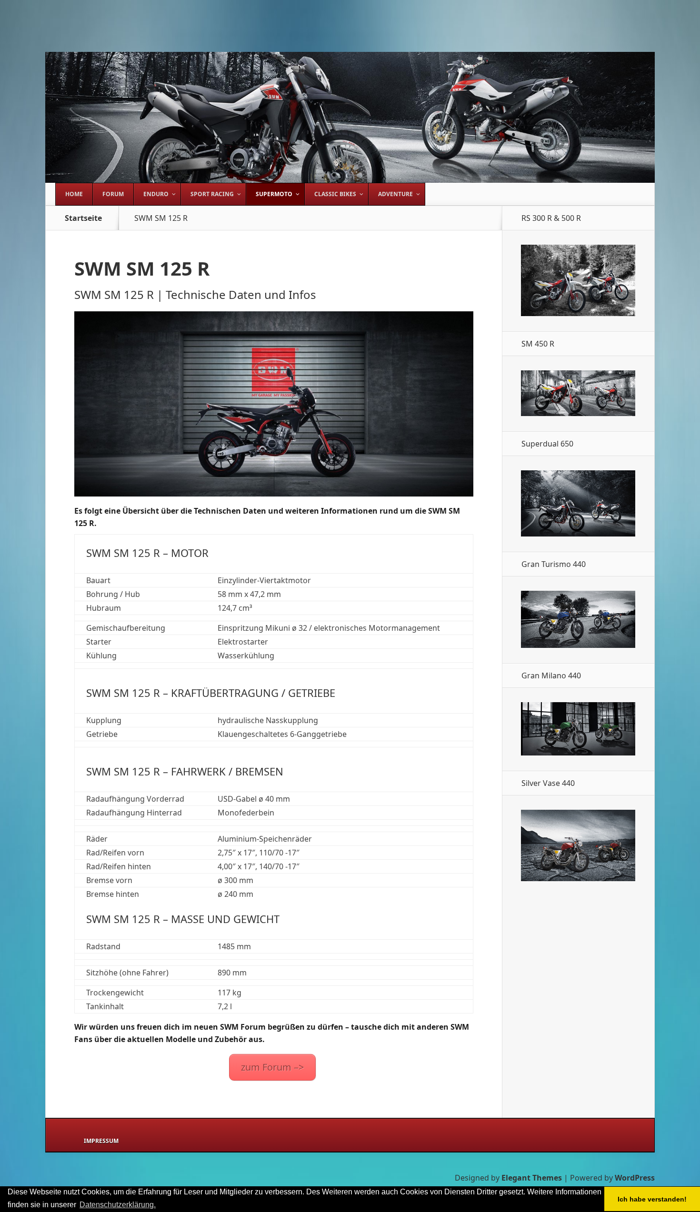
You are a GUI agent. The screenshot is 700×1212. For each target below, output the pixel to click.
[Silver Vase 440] (578, 878)
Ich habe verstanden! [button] (652, 1199)
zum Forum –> (272, 1067)
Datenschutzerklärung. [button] (118, 1205)
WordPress (635, 1177)
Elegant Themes (531, 1177)
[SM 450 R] (578, 413)
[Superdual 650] (578, 533)
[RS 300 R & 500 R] (578, 313)
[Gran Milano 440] (578, 752)
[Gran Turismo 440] (578, 645)
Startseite (83, 218)
